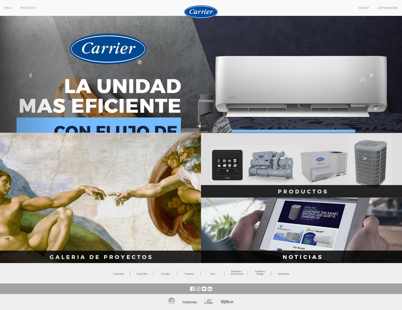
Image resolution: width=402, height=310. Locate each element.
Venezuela (283, 273)
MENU (8, 8)
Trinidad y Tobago (260, 272)
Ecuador (165, 273)
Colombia (118, 273)
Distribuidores (388, 8)
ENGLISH (364, 8)
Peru (212, 273)
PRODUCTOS (28, 8)
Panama (189, 273)
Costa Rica (142, 273)
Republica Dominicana (236, 272)
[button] (30, 74)
